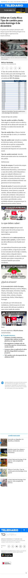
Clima (11, 1)
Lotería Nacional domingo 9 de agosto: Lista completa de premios (17, 481)
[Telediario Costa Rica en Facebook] (9, 546)
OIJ (8, 1)
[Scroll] (24, 530)
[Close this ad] (26, 573)
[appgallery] (14, 564)
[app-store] (14, 560)
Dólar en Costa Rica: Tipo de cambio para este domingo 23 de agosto (17, 471)
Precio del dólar (17, 1)
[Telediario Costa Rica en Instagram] (20, 546)
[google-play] (14, 555)
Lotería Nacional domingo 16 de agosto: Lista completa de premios (17, 461)
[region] (14, 423)
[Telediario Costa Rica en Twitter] (12, 546)
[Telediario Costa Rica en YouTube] (16, 546)
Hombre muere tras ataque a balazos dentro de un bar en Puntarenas (16, 450)
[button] (2, 6)
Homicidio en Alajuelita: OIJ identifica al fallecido (16, 440)
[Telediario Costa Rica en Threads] (24, 546)
